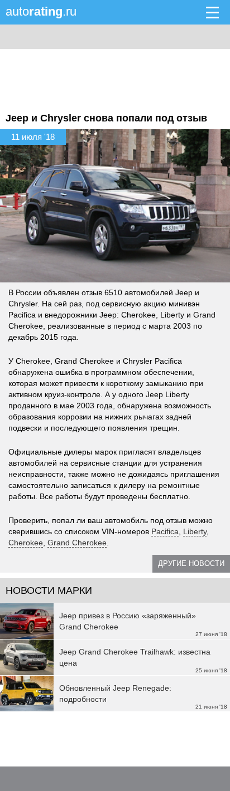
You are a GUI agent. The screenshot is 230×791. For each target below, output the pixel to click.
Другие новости (191, 563)
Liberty (195, 531)
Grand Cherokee (77, 542)
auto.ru (41, 11)
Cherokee (25, 542)
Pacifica (165, 531)
